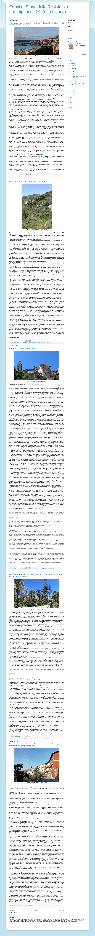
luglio (72, 71)
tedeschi (43, 175)
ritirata (61, 850)
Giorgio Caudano (33, 568)
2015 (71, 107)
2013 (71, 109)
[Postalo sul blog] (26, 174)
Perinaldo (33, 342)
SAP (47, 738)
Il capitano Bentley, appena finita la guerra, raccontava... (28, 181)
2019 (71, 102)
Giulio (37, 866)
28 (18, 175)
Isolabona (33, 648)
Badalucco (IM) (22, 738)
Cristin (20, 617)
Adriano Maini (78, 43)
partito (31, 302)
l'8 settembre (29, 384)
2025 (71, 60)
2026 (71, 58)
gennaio (23, 342)
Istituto (15, 169)
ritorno (42, 899)
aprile (18, 342)
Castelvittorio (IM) (24, 568)
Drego (46, 133)
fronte (27, 175)
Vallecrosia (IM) (49, 342)
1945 (15, 175)
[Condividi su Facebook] (29, 174)
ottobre (72, 66)
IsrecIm (16, 168)
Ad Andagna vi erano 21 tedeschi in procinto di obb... (77, 77)
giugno (72, 73)
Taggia (42, 342)
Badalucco (23, 666)
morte (29, 866)
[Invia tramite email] (25, 174)
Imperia (30, 175)
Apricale (46, 643)
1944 (14, 342)
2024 (71, 62)
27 (17, 175)
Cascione (62, 429)
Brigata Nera (54, 635)
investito (22, 612)
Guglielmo (25, 132)
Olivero (62, 325)
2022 (71, 97)
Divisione (46, 78)
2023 (71, 96)
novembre (73, 65)
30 (17, 568)
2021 (71, 99)
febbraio (24, 175)
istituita (16, 470)
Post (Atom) (15, 912)
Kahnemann (40, 241)
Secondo (54, 120)
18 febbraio (41, 154)
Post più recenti (12, 910)
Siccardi (47, 162)
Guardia (36, 397)
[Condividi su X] (28, 174)
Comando (25, 637)
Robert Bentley (37, 342)
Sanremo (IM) (39, 175)
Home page (37, 910)
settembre (49, 568)
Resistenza (45, 568)
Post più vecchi (61, 910)
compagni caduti (25, 785)
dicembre (27, 738)
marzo (32, 175)
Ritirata (21, 817)
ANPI (30, 733)
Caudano (22, 553)
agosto (72, 70)
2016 (71, 105)
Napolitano (59, 247)
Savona (36, 891)
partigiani (35, 175)
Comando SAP (12, 628)
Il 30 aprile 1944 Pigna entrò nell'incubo (22, 348)
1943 (14, 568)
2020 (71, 100)
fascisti (21, 175)
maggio (72, 75)
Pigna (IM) (41, 568)
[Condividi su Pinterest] (30, 174)
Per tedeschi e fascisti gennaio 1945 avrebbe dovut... (77, 84)
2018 (71, 104)
